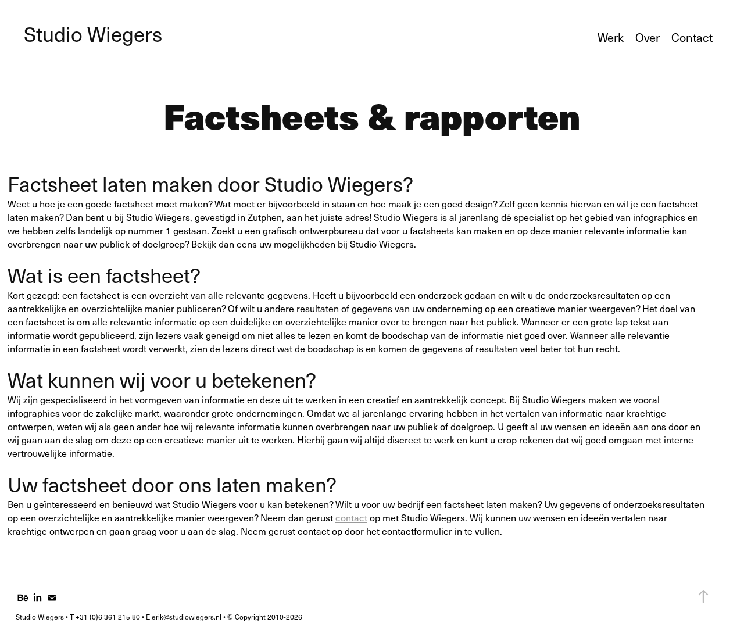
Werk (611, 37)
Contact (692, 37)
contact (351, 517)
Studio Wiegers (93, 34)
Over (647, 37)
